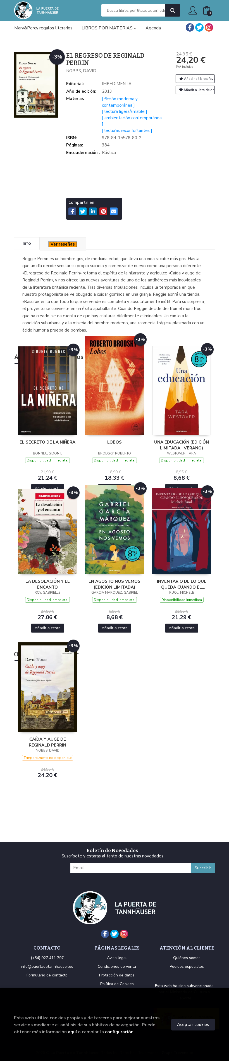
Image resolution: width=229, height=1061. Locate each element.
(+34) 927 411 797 (47, 957)
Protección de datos (117, 975)
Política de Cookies (117, 984)
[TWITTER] (199, 27)
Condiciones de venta (117, 966)
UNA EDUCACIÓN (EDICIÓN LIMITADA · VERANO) (181, 445)
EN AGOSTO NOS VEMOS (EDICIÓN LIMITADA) (114, 584)
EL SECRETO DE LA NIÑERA (47, 442)
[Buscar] (172, 10)
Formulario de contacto (47, 975)
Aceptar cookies (193, 1024)
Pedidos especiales (187, 966)
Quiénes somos (187, 957)
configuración (119, 1032)
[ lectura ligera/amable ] (124, 111)
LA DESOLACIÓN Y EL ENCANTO (47, 584)
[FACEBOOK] (190, 27)
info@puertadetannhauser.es (47, 966)
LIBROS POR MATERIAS (108, 28)
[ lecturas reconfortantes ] (127, 130)
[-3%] (47, 390)
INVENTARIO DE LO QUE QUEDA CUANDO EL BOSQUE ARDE (181, 584)
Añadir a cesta (48, 488)
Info (27, 243)
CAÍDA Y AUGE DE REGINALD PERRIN (47, 742)
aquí (72, 1032)
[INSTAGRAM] (209, 27)
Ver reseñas (63, 244)
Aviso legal (117, 957)
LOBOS (114, 442)
